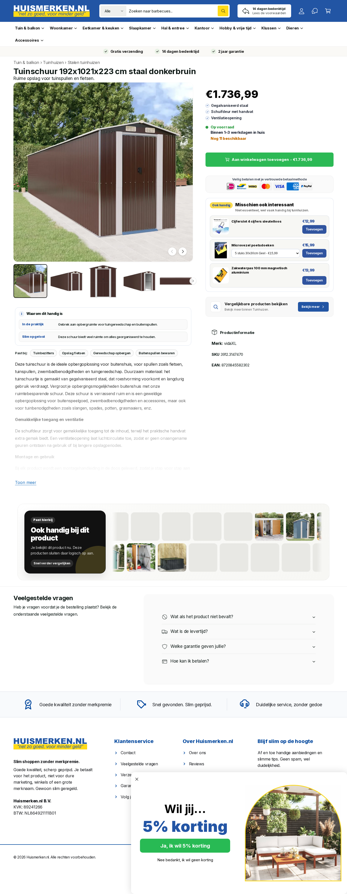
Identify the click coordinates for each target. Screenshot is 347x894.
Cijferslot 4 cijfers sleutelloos (256, 221)
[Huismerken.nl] (50, 744)
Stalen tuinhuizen (84, 62)
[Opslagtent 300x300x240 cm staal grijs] (322, 557)
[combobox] (179, 11)
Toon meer (25, 482)
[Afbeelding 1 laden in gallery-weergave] (30, 281)
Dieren (292, 28)
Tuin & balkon (27, 28)
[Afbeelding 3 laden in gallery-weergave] (103, 281)
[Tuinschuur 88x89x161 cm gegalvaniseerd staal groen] (122, 526)
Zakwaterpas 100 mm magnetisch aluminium (259, 270)
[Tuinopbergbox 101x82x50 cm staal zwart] (198, 557)
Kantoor (202, 28)
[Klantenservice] (314, 11)
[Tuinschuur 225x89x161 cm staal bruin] (246, 526)
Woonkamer (61, 28)
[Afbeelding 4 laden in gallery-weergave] (139, 281)
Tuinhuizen (53, 62)
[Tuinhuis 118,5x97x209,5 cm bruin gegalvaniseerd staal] (167, 557)
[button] (328, 11)
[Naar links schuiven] (172, 251)
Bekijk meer (311, 307)
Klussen (268, 28)
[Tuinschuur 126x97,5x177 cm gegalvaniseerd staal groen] (136, 557)
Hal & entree (172, 28)
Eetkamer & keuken (101, 28)
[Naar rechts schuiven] (183, 251)
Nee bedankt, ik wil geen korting (185, 859)
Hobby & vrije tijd (235, 28)
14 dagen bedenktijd (180, 51)
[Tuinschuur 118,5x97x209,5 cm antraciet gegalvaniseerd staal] (308, 526)
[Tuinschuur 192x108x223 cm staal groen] (184, 526)
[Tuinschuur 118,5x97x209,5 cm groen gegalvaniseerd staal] (229, 557)
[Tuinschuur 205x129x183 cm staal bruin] (260, 557)
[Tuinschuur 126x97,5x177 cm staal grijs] (277, 526)
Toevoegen (314, 229)
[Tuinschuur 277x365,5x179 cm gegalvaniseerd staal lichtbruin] (153, 526)
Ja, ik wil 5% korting (185, 846)
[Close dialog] (137, 779)
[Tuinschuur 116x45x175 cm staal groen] (291, 557)
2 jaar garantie (231, 51)
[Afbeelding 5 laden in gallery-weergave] (176, 281)
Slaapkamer (140, 28)
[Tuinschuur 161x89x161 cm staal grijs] (215, 526)
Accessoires (27, 40)
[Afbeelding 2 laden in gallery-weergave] (67, 281)
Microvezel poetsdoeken (252, 245)
